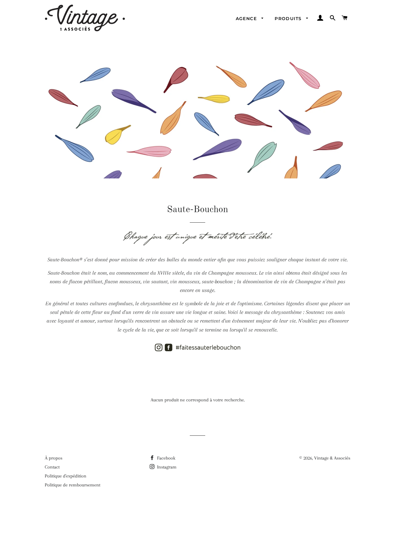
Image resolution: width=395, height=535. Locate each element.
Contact (52, 467)
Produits (289, 18)
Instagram (166, 467)
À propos (53, 458)
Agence (247, 18)
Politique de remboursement (72, 485)
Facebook (165, 458)
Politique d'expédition (65, 476)
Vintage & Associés (332, 458)
